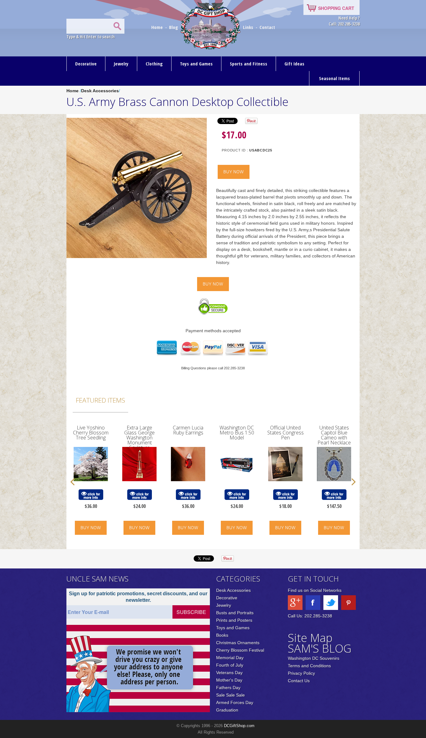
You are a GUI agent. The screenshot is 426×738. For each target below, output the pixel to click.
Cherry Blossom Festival (240, 650)
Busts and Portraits (235, 612)
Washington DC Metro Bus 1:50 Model (237, 432)
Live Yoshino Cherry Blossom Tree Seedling (91, 432)
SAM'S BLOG (319, 648)
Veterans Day (229, 672)
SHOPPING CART (336, 8)
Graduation (227, 709)
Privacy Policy (301, 673)
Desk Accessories (100, 90)
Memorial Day (230, 657)
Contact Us (299, 680)
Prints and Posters (234, 620)
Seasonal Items (334, 78)
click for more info (92, 496)
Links (248, 27)
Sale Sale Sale (230, 694)
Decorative (86, 63)
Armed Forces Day (234, 702)
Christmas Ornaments (237, 642)
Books (222, 635)
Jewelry (121, 63)
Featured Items (100, 400)
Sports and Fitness (248, 63)
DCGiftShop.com (239, 725)
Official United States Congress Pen (285, 432)
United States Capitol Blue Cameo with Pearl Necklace (334, 435)
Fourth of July (229, 665)
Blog (174, 27)
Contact (267, 27)
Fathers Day (228, 687)
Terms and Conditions (309, 665)
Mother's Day (229, 680)
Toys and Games (196, 63)
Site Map (310, 637)
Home (157, 27)
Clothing (154, 63)
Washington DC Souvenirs (313, 658)
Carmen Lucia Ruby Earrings (188, 430)
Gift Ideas (294, 63)
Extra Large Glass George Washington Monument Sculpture (139, 437)
